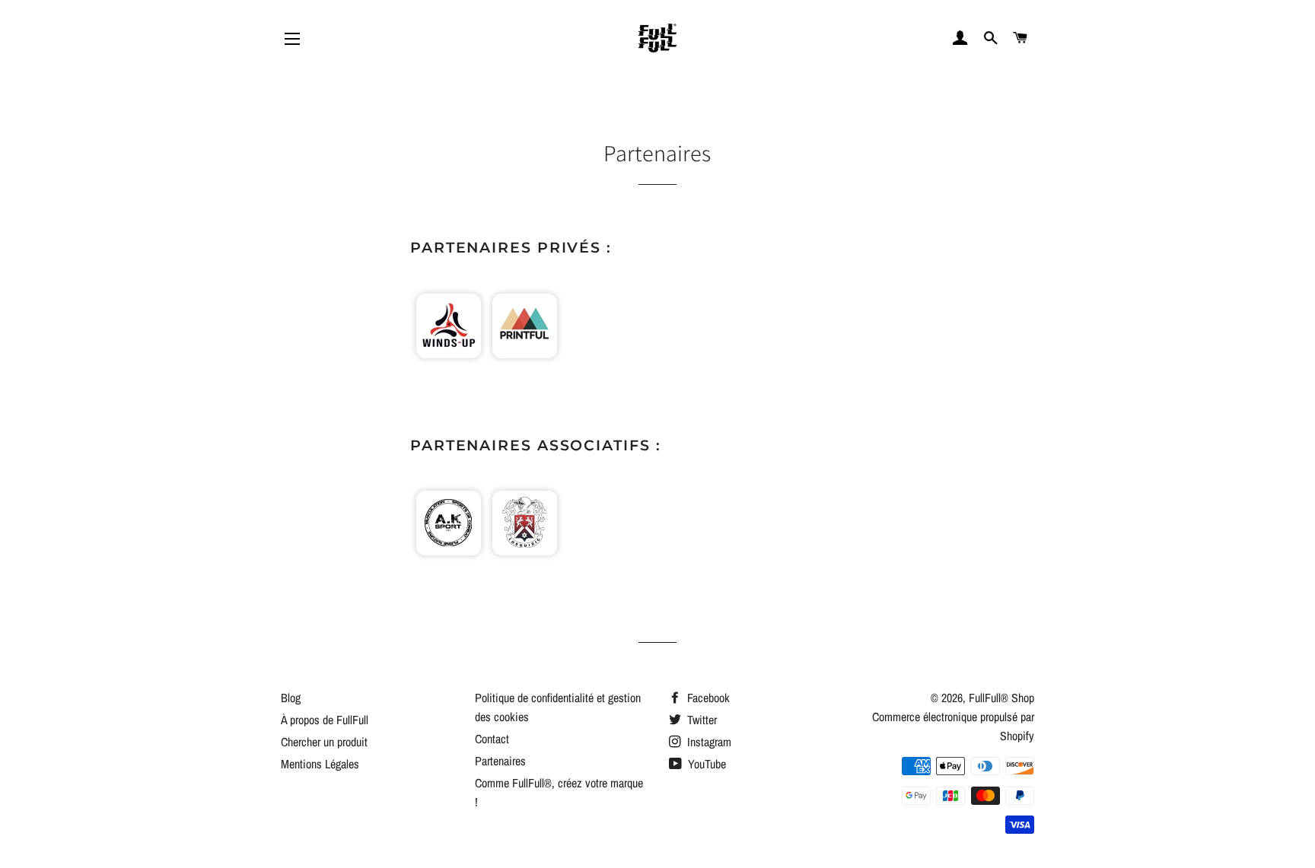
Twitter (700, 719)
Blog (291, 697)
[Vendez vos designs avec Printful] (524, 359)
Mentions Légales (320, 763)
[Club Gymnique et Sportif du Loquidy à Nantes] (524, 556)
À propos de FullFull (324, 719)
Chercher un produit (324, 741)
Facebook (707, 697)
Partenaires (500, 760)
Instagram (707, 741)
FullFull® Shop (1001, 697)
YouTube (705, 763)
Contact (492, 738)
